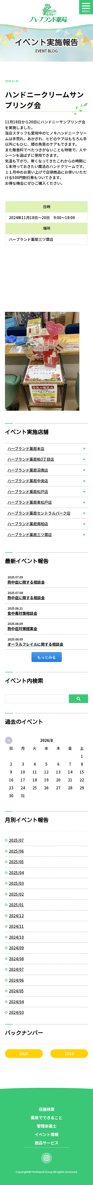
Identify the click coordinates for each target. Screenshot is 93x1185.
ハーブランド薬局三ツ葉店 (29, 534)
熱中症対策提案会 (22, 628)
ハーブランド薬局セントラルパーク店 (38, 513)
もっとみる (46, 657)
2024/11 (16, 926)
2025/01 (16, 904)
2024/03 (16, 1012)
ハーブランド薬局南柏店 (27, 523)
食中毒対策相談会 (22, 613)
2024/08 (16, 958)
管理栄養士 (47, 1126)
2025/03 (16, 883)
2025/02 (16, 894)
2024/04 (16, 1001)
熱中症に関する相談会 (26, 582)
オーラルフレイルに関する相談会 (35, 644)
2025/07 (16, 840)
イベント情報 (47, 1134)
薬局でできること (46, 1117)
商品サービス (47, 1143)
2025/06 (16, 851)
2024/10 (16, 937)
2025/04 (16, 872)
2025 (23, 1053)
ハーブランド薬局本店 (25, 448)
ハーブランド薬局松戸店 (27, 491)
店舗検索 (47, 1109)
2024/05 (16, 990)
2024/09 (16, 947)
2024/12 (16, 915)
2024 (69, 1053)
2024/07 (16, 969)
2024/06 (16, 980)
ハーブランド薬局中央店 (27, 480)
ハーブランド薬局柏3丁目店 (30, 459)
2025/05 (16, 861)
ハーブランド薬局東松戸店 (29, 502)
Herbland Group (42, 1172)
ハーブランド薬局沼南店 (27, 470)
